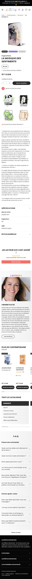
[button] (29, 9)
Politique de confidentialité (21, 573)
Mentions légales (10, 573)
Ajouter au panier (21, 83)
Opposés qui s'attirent (10, 414)
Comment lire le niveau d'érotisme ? (13, 124)
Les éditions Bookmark (10, 571)
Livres (3, 15)
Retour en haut (16, 532)
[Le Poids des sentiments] (22, 359)
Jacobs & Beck (6, 368)
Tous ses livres (8, 336)
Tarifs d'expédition (6, 575)
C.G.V (3, 573)
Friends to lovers (8, 411)
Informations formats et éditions (12, 70)
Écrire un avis (16, 262)
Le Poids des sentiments (20, 369)
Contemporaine (11, 15)
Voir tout (4, 349)
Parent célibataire (9, 417)
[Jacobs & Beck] (8, 359)
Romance (20, 15)
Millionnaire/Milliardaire (10, 420)
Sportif (5, 407)
